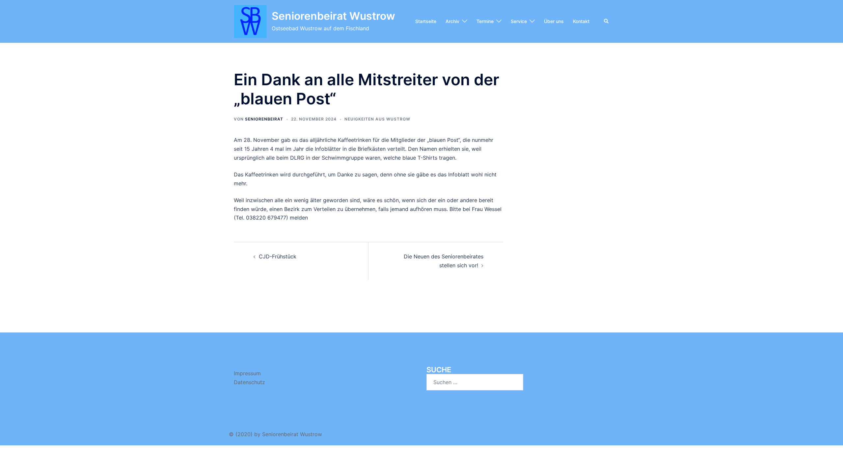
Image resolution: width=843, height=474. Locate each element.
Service (519, 21)
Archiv (452, 21)
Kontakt (581, 21)
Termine (485, 21)
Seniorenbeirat (264, 119)
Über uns (554, 21)
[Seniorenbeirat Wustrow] (250, 21)
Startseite (425, 21)
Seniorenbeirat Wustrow (333, 16)
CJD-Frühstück (277, 256)
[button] (606, 21)
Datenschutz (249, 382)
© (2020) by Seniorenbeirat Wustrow (275, 434)
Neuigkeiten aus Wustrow (377, 119)
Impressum (247, 373)
